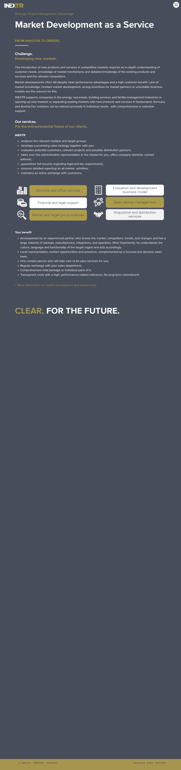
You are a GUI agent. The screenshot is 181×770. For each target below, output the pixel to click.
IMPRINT (39, 763)
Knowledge (66, 13)
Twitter (160, 763)
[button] (176, 5)
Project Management (42, 13)
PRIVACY (52, 763)
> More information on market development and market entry (56, 285)
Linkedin (139, 763)
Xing (150, 763)
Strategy (20, 13)
